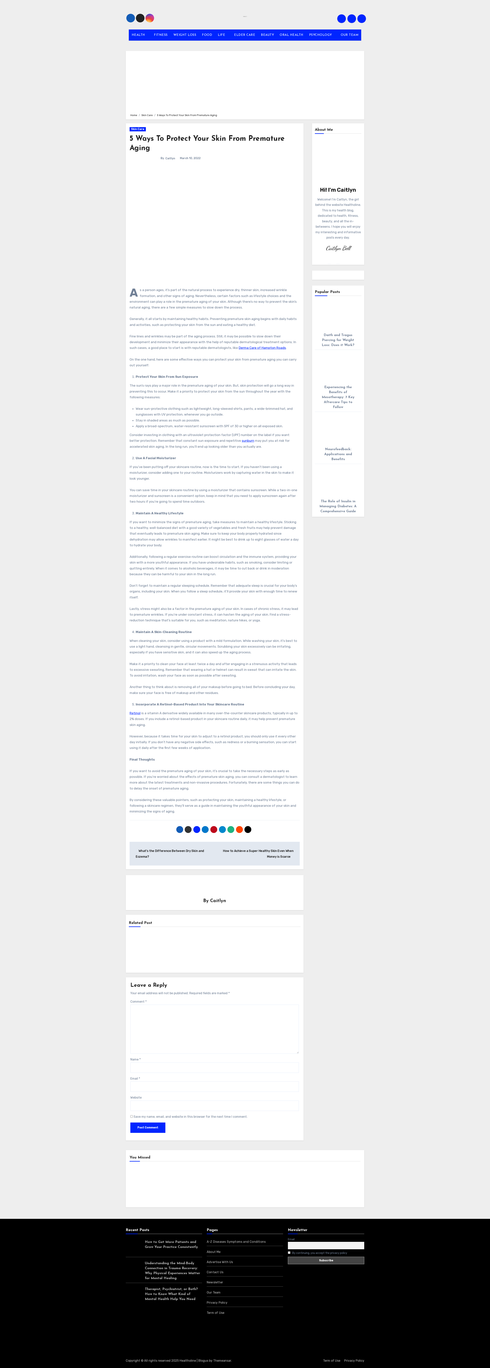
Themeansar (222, 1360)
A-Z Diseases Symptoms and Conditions (236, 1242)
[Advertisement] (245, 81)
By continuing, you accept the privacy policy (319, 1253)
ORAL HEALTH (291, 35)
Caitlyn (170, 158)
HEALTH (139, 35)
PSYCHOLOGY (321, 35)
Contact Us (215, 1272)
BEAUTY (267, 35)
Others (200, 1185)
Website (136, 1097)
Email (135, 1078)
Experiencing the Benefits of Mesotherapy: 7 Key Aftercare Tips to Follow (338, 397)
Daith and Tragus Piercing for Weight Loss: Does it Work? (338, 340)
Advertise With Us (220, 1262)
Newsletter (215, 1282)
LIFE (222, 35)
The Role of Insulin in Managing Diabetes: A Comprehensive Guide (338, 506)
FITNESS (161, 35)
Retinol (135, 713)
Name (135, 1059)
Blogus (203, 1360)
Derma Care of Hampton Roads (262, 348)
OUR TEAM (349, 35)
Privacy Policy (217, 1302)
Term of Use (215, 1313)
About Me (214, 1252)
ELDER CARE (244, 35)
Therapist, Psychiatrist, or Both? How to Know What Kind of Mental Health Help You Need (171, 1294)
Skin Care (137, 129)
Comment (138, 1001)
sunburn (248, 441)
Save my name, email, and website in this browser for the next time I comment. (190, 1116)
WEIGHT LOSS (184, 35)
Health (140, 1185)
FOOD (207, 35)
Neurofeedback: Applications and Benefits (338, 454)
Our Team (214, 1292)
